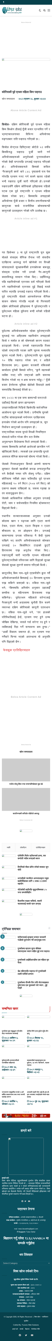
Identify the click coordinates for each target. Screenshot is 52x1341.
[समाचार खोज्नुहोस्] (44, 11)
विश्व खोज (37, 1317)
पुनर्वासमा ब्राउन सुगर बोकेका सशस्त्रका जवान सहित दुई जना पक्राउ (33, 950)
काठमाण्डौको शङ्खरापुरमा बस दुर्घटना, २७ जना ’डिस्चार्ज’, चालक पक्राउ (38, 1062)
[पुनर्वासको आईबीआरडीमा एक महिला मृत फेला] (9, 963)
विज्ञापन (27, 1329)
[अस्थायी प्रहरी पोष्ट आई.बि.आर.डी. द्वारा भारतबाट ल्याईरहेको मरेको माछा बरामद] (38, 1082)
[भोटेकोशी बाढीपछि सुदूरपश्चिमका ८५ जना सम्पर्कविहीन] (9, 893)
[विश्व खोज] (12, 10)
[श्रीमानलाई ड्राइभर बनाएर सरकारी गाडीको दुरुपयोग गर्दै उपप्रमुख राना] (9, 940)
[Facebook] (22, 1201)
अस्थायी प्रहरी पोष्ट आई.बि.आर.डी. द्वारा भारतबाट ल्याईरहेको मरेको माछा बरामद (38, 1094)
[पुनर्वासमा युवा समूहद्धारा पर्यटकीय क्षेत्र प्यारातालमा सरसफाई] (13, 1022)
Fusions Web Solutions (30, 1325)
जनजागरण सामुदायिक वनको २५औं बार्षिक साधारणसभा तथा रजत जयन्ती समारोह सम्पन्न (13, 1094)
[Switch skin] (40, 11)
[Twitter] (26, 1201)
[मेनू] (49, 11)
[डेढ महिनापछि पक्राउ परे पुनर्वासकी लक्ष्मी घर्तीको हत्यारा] (9, 974)
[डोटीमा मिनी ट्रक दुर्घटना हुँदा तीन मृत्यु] (38, 1022)
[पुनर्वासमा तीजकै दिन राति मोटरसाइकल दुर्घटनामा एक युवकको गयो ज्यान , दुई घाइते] (9, 986)
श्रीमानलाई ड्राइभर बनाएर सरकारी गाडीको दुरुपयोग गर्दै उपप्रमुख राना (32, 938)
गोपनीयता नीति (35, 1329)
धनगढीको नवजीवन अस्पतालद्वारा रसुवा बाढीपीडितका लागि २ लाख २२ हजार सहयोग (33, 881)
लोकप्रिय (23, 847)
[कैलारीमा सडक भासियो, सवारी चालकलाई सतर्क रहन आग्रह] (9, 904)
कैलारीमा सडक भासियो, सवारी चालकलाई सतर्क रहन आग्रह (30, 902)
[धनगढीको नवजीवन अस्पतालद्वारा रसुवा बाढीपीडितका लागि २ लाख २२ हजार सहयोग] (9, 882)
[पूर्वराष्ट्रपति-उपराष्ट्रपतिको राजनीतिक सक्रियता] (13, 1051)
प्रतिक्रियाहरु (40, 847)
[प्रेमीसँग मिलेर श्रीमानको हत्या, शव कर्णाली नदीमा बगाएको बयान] (9, 859)
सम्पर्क (21, 1329)
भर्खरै (8, 847)
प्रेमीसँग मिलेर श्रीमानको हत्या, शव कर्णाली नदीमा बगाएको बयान (32, 857)
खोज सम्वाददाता (8, 99)
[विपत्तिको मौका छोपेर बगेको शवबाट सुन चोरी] (9, 870)
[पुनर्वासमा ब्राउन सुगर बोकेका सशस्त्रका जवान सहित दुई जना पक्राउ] (9, 952)
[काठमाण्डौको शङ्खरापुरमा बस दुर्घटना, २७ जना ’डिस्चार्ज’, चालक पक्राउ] (38, 1051)
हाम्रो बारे (15, 1329)
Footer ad (26, 1112)
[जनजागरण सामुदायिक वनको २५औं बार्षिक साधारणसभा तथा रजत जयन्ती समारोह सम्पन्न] (13, 1082)
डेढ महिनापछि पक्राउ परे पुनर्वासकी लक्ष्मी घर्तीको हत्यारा (32, 972)
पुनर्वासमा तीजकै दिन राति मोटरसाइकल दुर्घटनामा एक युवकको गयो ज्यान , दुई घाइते (33, 985)
